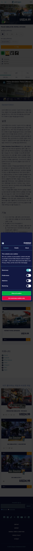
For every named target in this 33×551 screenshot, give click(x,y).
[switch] (28, 275)
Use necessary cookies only (16, 298)
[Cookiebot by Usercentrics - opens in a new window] (23, 243)
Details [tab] (16, 248)
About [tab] (27, 248)
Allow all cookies (16, 293)
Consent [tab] (5, 248)
